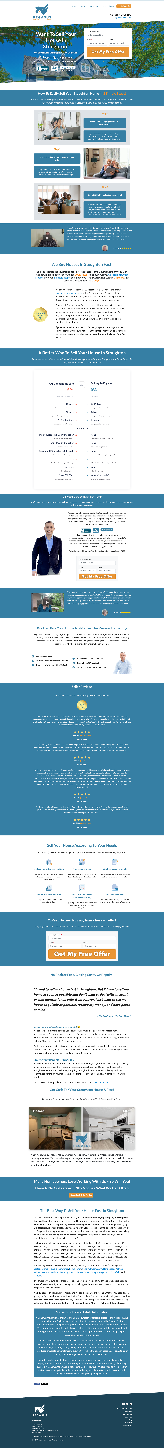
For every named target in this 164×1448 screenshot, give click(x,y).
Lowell (72, 1269)
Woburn (37, 1275)
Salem (87, 1272)
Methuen (54, 1272)
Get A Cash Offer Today (124, 1408)
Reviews (104, 6)
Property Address (93, 31)
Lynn (78, 1269)
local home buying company (69, 293)
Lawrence (63, 1269)
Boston (37, 1269)
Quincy (72, 1272)
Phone (89, 40)
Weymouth (104, 1272)
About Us (112, 6)
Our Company (94, 6)
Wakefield (115, 1272)
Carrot (61, 1440)
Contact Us (122, 17)
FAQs (129, 17)
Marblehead (108, 1269)
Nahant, (86, 1269)
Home (74, 6)
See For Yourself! (102, 1082)
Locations (128, 1417)
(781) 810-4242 (40, 1429)
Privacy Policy (127, 1426)
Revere (80, 1272)
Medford (45, 1272)
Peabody (64, 1272)
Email (111, 40)
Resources (128, 1423)
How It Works (83, 6)
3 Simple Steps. (62, 277)
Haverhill (54, 1269)
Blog (115, 17)
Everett (44, 1269)
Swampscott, (96, 1269)
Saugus (94, 1272)
